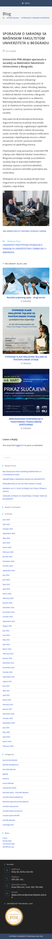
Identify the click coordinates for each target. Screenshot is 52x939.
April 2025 (6, 524)
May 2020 (6, 732)
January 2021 (7, 709)
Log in (5, 838)
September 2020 (9, 723)
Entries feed (7, 841)
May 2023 (6, 584)
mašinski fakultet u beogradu (18, 231)
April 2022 (6, 644)
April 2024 (6, 543)
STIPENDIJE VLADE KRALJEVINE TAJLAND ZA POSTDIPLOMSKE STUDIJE (26, 358)
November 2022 (9, 612)
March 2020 (7, 741)
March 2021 (7, 700)
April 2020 (6, 737)
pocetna (6, 778)
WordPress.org (8, 847)
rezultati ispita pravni (10, 806)
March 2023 (7, 593)
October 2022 (8, 616)
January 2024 (7, 556)
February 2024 (8, 552)
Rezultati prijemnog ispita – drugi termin (26, 297)
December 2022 (8, 607)
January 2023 (7, 603)
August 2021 (7, 681)
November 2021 (9, 667)
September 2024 (9, 533)
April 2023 (6, 589)
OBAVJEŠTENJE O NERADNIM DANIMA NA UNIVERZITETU (24, 479)
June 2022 (6, 635)
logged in (19, 445)
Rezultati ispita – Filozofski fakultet (15, 792)
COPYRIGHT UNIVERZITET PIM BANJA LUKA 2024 (26, 936)
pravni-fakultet (8, 783)
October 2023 (8, 566)
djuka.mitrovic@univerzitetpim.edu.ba (28, 895)
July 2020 (6, 727)
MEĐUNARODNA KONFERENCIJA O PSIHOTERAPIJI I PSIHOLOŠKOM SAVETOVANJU (26, 422)
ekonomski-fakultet (10, 760)
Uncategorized (8, 825)
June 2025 (6, 519)
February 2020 (8, 746)
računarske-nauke (9, 788)
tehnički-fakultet (9, 820)
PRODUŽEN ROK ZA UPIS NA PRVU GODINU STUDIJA (22, 484)
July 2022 (6, 630)
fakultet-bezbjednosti (11, 765)
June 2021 (6, 686)
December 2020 (8, 714)
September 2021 (9, 677)
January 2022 (7, 658)
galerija (5, 774)
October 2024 (8, 529)
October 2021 (8, 672)
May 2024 (6, 538)
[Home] (3, 18)
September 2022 (9, 621)
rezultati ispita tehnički (11, 815)
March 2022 (7, 649)
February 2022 (8, 654)
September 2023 (9, 570)
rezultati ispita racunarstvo (13, 811)
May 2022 (6, 640)
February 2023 (8, 598)
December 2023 (8, 561)
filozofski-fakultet (9, 769)
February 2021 (8, 704)
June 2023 (6, 580)
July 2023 (6, 575)
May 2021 (6, 690)
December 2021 (8, 663)
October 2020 (8, 718)
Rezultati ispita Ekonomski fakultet (16, 801)
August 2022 (7, 626)
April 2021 (6, 695)
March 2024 (7, 547)
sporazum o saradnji (38, 231)
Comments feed (9, 844)
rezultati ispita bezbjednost (13, 797)
